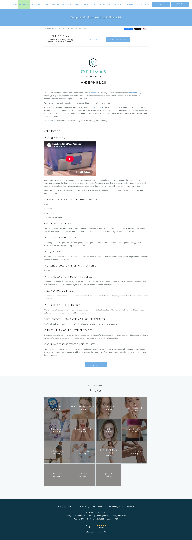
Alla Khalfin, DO (49, 29)
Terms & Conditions (99, 507)
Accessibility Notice (116, 507)
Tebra (105, 532)
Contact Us (130, 507)
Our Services (61, 29)
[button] (180, 4)
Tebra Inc (73, 507)
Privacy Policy (84, 507)
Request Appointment (118, 40)
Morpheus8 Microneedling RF (78, 29)
